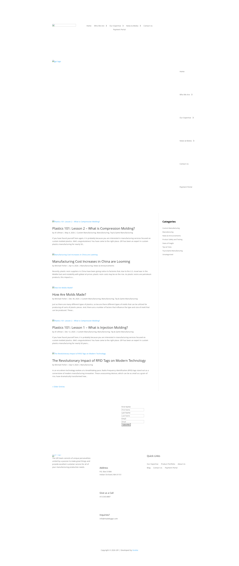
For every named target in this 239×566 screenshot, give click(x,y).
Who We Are (99, 26)
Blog (148, 468)
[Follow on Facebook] (170, 26)
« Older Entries (58, 386)
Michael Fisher (61, 265)
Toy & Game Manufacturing (121, 232)
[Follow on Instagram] (175, 26)
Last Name (125, 413)
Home (89, 26)
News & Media (132, 26)
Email (123, 418)
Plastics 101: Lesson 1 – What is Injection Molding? (90, 327)
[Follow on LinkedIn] (180, 26)
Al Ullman (59, 232)
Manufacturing (103, 232)
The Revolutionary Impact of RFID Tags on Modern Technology (99, 360)
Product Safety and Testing (172, 239)
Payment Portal (119, 30)
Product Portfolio (168, 464)
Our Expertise (115, 26)
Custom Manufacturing (86, 232)
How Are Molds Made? (69, 294)
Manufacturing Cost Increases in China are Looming (91, 261)
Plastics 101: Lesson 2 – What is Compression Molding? (93, 228)
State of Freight (168, 243)
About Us (181, 464)
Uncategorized (167, 254)
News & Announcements (104, 265)
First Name (126, 407)
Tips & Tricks (167, 247)
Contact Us (148, 26)
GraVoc (135, 550)
